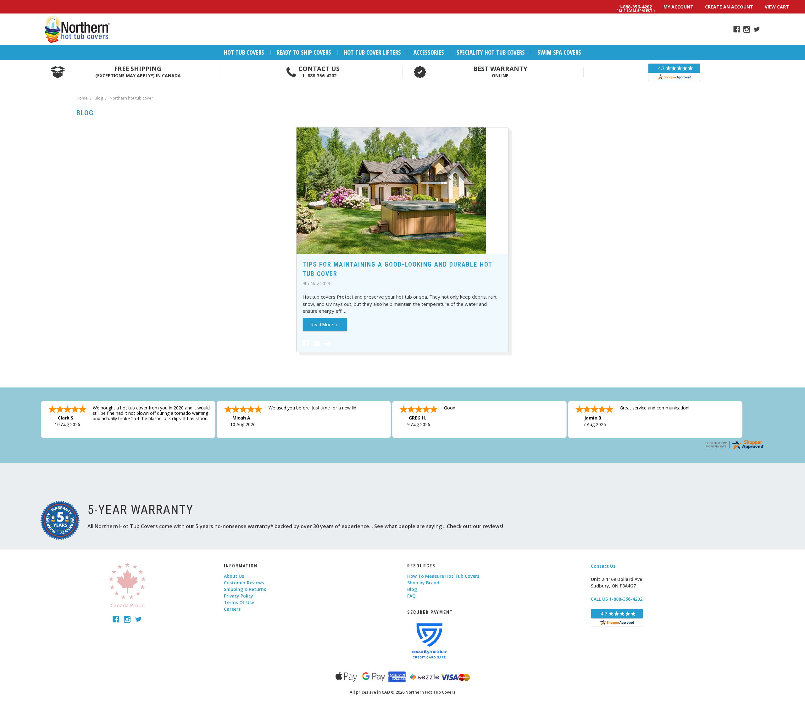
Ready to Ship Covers (304, 52)
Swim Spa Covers (559, 52)
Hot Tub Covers (244, 52)
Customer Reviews (244, 583)
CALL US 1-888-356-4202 (616, 599)
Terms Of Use (239, 602)
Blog (412, 589)
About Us (234, 576)
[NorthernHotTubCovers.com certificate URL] (734, 444)
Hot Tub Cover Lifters (372, 52)
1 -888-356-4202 (319, 75)
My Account (678, 7)
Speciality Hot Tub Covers (491, 52)
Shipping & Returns (245, 589)
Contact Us (603, 566)
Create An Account (729, 7)
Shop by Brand (423, 583)
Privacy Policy (238, 596)
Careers (232, 609)
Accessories (429, 52)
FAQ (411, 596)
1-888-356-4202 (635, 8)
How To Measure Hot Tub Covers (443, 576)
